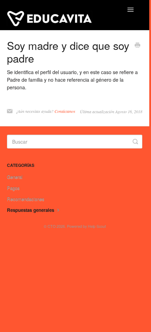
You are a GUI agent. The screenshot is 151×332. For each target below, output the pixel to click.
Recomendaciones (25, 199)
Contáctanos (64, 111)
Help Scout (97, 226)
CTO (52, 226)
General (15, 176)
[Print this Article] (137, 46)
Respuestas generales (31, 210)
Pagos (13, 188)
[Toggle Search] (135, 142)
